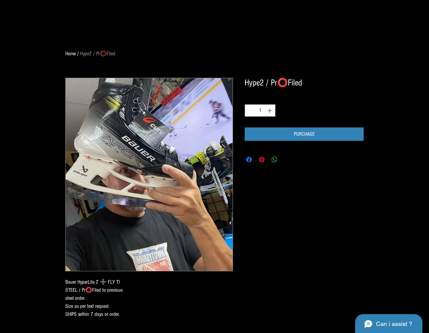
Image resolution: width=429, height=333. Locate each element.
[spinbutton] (260, 110)
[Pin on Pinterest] (262, 160)
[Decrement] (250, 110)
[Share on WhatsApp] (274, 160)
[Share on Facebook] (249, 160)
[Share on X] (287, 160)
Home (70, 54)
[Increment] (270, 110)
